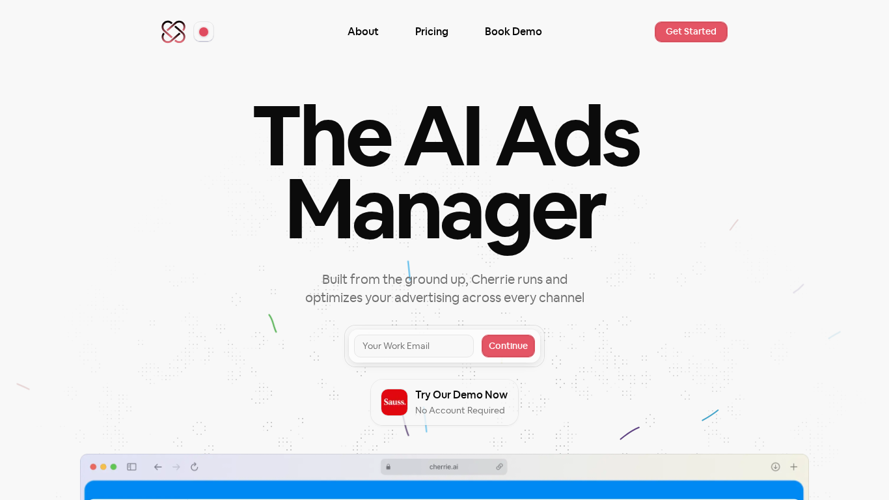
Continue (508, 346)
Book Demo (513, 32)
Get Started (691, 31)
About (363, 32)
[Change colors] (203, 31)
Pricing (431, 32)
